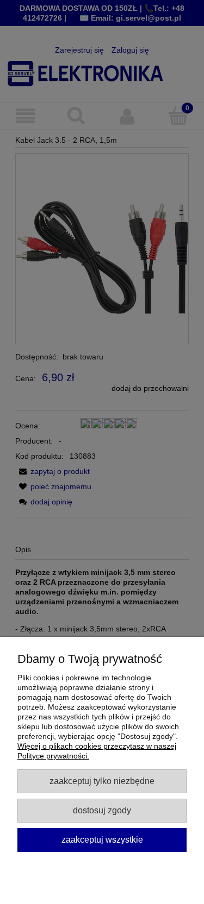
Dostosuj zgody (102, 810)
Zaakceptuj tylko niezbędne (102, 781)
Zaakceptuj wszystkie (102, 839)
